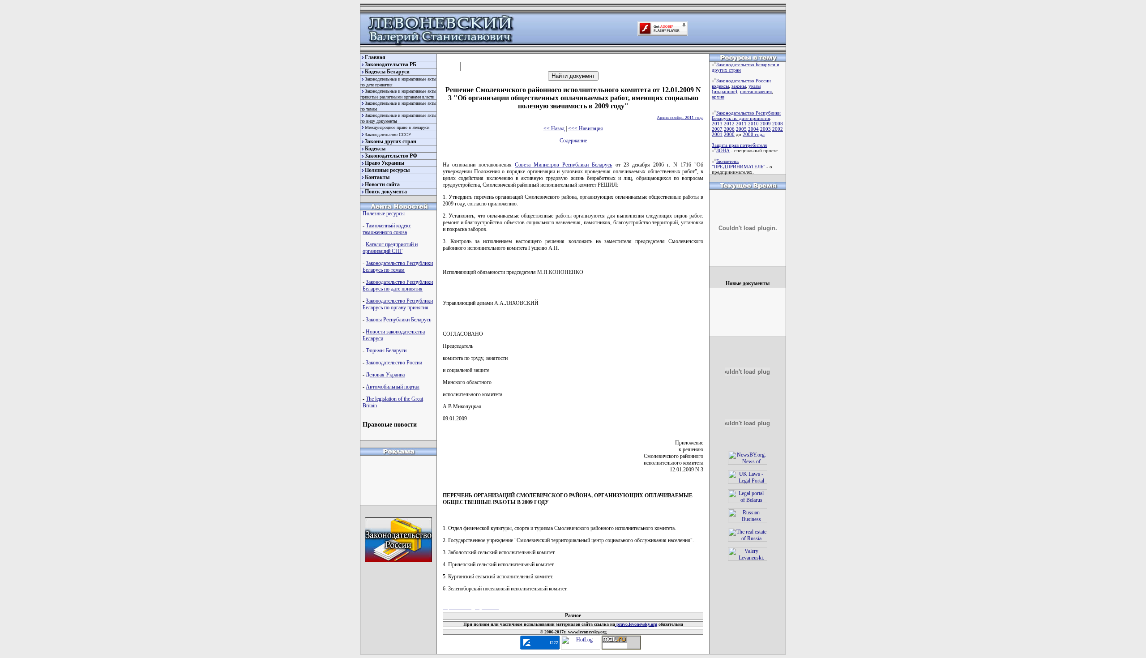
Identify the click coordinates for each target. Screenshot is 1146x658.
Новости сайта (382, 184)
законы (738, 86)
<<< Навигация (585, 128)
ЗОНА (723, 150)
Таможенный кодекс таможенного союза (387, 228)
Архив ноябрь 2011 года (680, 117)
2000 (729, 134)
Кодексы (375, 148)
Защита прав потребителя (739, 145)
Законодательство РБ (390, 64)
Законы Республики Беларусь (398, 319)
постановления (756, 91)
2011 (741, 123)
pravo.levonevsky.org (636, 624)
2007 (717, 129)
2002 (777, 129)
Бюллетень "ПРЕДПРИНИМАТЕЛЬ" (738, 163)
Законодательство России (394, 362)
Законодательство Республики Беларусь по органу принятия (398, 304)
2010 (753, 123)
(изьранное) (724, 91)
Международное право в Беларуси (397, 127)
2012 (729, 123)
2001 (717, 134)
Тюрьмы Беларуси (386, 350)
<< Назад (553, 128)
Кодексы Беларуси (387, 71)
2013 (717, 123)
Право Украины (384, 163)
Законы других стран (390, 141)
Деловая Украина (385, 375)
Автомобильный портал (392, 387)
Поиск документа (386, 191)
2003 (765, 129)
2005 (741, 129)
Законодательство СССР (388, 134)
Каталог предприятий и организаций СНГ (390, 247)
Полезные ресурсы (387, 170)
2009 (765, 123)
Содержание (573, 140)
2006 (729, 129)
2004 (753, 129)
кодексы (720, 86)
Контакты (377, 177)
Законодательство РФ (391, 156)
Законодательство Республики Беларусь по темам (398, 266)
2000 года (754, 134)
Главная (375, 57)
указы (754, 86)
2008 (777, 123)
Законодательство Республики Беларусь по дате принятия (398, 285)
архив (718, 96)
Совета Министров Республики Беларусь (563, 165)
